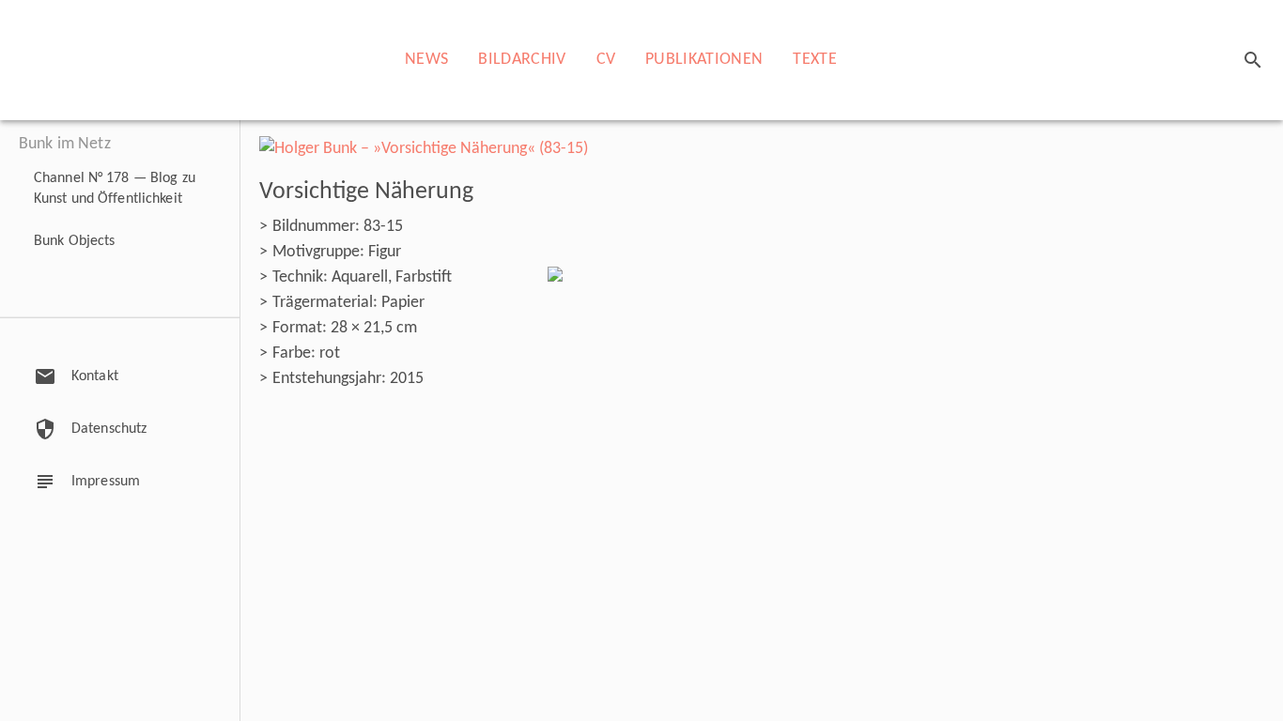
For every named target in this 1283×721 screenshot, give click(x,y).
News (426, 60)
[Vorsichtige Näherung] (423, 149)
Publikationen (704, 60)
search (1253, 60)
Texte (815, 60)
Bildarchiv (521, 60)
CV (606, 60)
